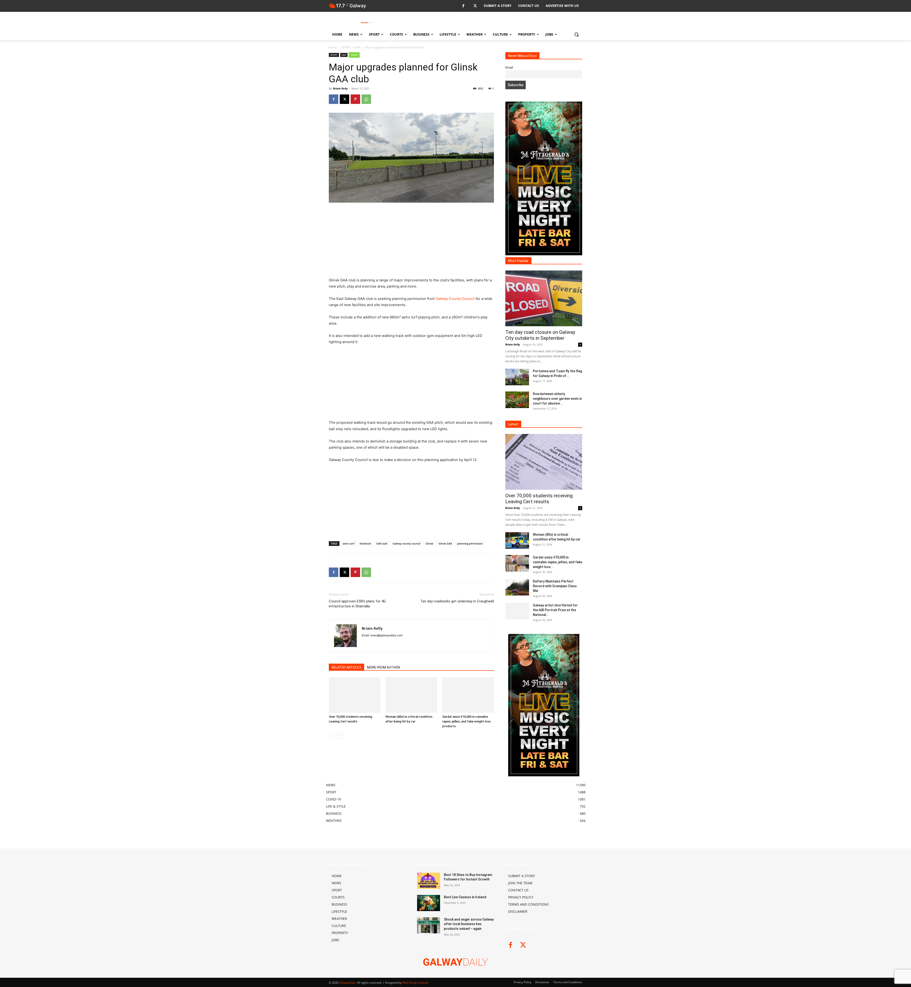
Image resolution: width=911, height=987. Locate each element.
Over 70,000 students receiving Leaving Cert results (539, 498)
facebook (365, 543)
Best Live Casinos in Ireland (465, 897)
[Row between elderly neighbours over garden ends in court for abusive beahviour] (517, 399)
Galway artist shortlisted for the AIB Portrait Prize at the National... (555, 610)
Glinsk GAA (445, 543)
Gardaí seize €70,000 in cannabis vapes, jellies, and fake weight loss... (557, 562)
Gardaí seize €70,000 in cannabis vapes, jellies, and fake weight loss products (466, 721)
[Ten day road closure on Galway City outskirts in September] (543, 298)
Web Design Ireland (415, 983)
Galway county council (406, 543)
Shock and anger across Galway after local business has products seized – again (469, 924)
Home (333, 47)
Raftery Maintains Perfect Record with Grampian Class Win (555, 586)
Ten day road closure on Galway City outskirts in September (540, 335)
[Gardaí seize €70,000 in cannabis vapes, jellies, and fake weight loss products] (468, 695)
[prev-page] (332, 736)
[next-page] (339, 736)
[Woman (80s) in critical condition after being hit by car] (411, 695)
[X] (475, 6)
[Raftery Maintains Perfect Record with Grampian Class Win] (517, 587)
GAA (358, 47)
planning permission (470, 543)
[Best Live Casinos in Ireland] (428, 903)
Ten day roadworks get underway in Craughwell (457, 601)
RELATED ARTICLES (346, 667)
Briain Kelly (340, 88)
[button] (576, 34)
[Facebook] (463, 6)
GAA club (381, 543)
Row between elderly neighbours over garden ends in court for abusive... (557, 398)
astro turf (348, 543)
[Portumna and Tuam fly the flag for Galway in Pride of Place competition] (517, 377)
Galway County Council (455, 298)
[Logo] (367, 23)
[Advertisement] (411, 242)
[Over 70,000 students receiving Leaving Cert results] (355, 695)
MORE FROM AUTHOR (383, 667)
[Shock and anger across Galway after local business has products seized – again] (428, 925)
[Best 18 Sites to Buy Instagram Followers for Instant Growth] (428, 881)
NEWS (354, 54)
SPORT (345, 47)
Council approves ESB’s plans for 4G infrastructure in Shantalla (357, 603)
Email (509, 67)
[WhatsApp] (366, 99)
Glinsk (429, 543)
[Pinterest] (355, 99)
